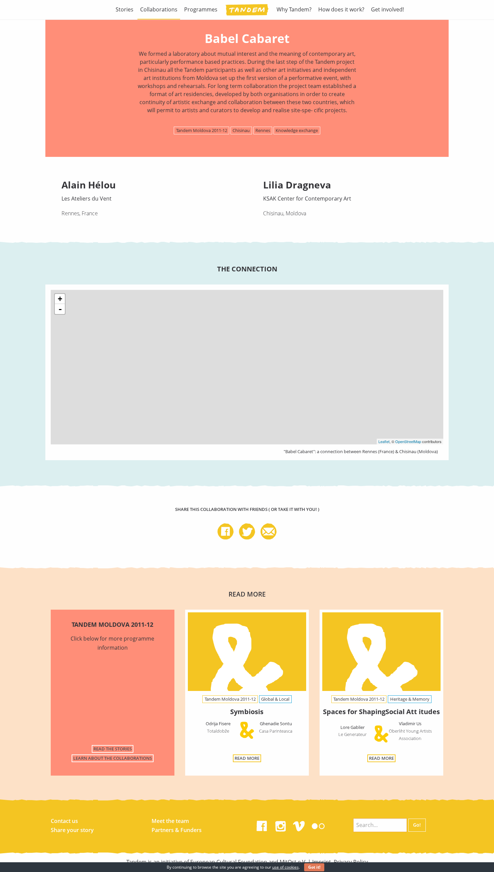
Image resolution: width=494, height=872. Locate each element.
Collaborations (158, 9)
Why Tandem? (294, 9)
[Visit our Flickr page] (318, 825)
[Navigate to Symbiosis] (247, 653)
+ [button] (60, 299)
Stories (124, 9)
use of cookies (285, 867)
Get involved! (387, 9)
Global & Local (275, 699)
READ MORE (247, 758)
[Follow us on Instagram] (280, 825)
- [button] (60, 309)
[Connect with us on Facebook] (261, 825)
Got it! (314, 867)
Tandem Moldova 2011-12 (201, 130)
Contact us (64, 821)
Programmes (200, 9)
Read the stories (112, 749)
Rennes (262, 130)
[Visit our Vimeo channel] (299, 825)
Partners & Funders (177, 830)
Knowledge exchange (297, 130)
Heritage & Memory (409, 699)
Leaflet (383, 441)
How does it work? (341, 9)
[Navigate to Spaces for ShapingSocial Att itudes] (381, 653)
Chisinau (241, 130)
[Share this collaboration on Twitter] (249, 532)
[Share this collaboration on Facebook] (228, 532)
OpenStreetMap (408, 441)
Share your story (72, 830)
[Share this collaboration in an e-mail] (268, 532)
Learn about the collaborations (112, 758)
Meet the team (170, 821)
